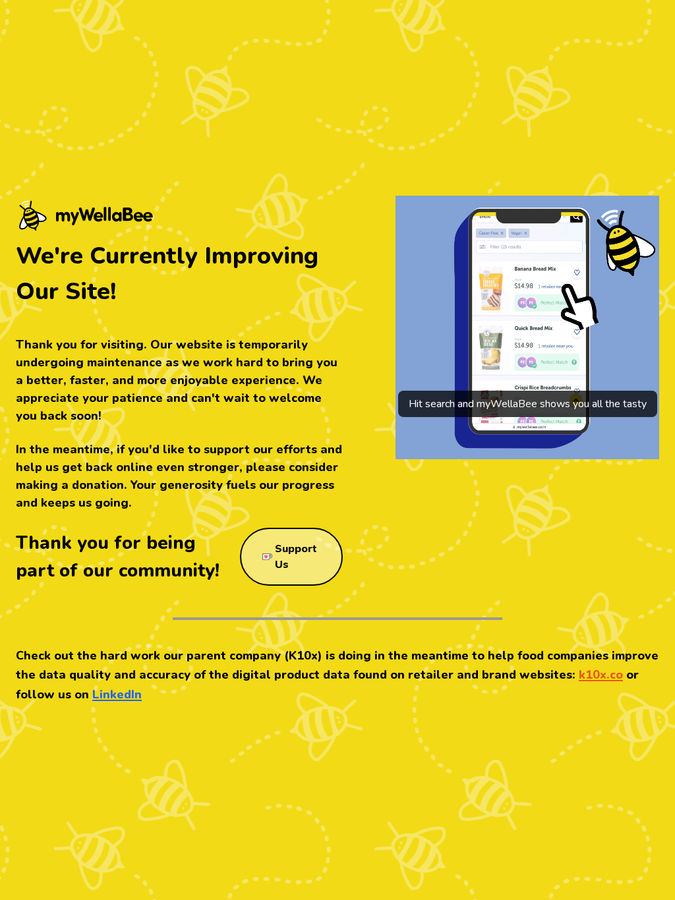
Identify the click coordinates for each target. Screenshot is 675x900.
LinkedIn (117, 694)
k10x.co (601, 675)
